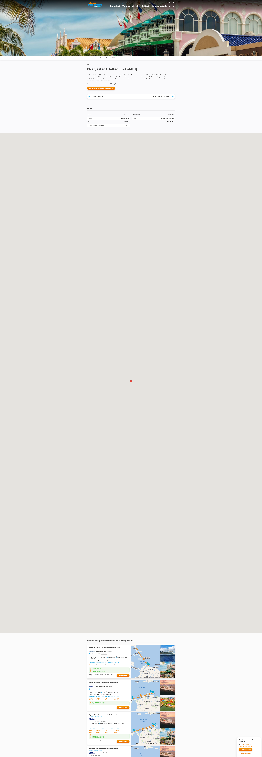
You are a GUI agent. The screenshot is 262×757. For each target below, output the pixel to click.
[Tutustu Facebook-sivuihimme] (168, 3)
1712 (115, 732)
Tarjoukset (115, 6)
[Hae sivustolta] (173, 6)
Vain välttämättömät (246, 753)
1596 (116, 730)
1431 (107, 730)
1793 (106, 699)
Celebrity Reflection (100, 651)
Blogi (149, 3)
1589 (91, 698)
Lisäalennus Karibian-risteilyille (98, 671)
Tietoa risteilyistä (130, 6)
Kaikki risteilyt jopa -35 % (97, 670)
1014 (91, 732)
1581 (98, 698)
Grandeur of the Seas (100, 686)
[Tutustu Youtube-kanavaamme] (173, 3)
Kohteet (145, 6)
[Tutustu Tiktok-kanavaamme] (171, 3)
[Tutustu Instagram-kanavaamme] (170, 3)
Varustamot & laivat (161, 6)
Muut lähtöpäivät (104, 653)
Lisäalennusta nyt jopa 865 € (98, 703)
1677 (107, 698)
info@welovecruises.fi (142, 3)
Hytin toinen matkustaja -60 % (98, 702)
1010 (98, 730)
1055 (91, 666)
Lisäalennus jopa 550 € (96, 668)
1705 (91, 699)
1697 (98, 699)
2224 (116, 698)
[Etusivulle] (95, 5)
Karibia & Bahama (94, 57)
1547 (106, 732)
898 (91, 730)
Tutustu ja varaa (123, 675)
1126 (98, 732)
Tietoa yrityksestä (155, 3)
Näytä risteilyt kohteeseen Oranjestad (100, 88)
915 (91, 664)
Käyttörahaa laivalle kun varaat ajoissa (100, 734)
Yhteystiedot (163, 3)
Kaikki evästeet (245, 749)
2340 (116, 699)
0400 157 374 (126, 3)
